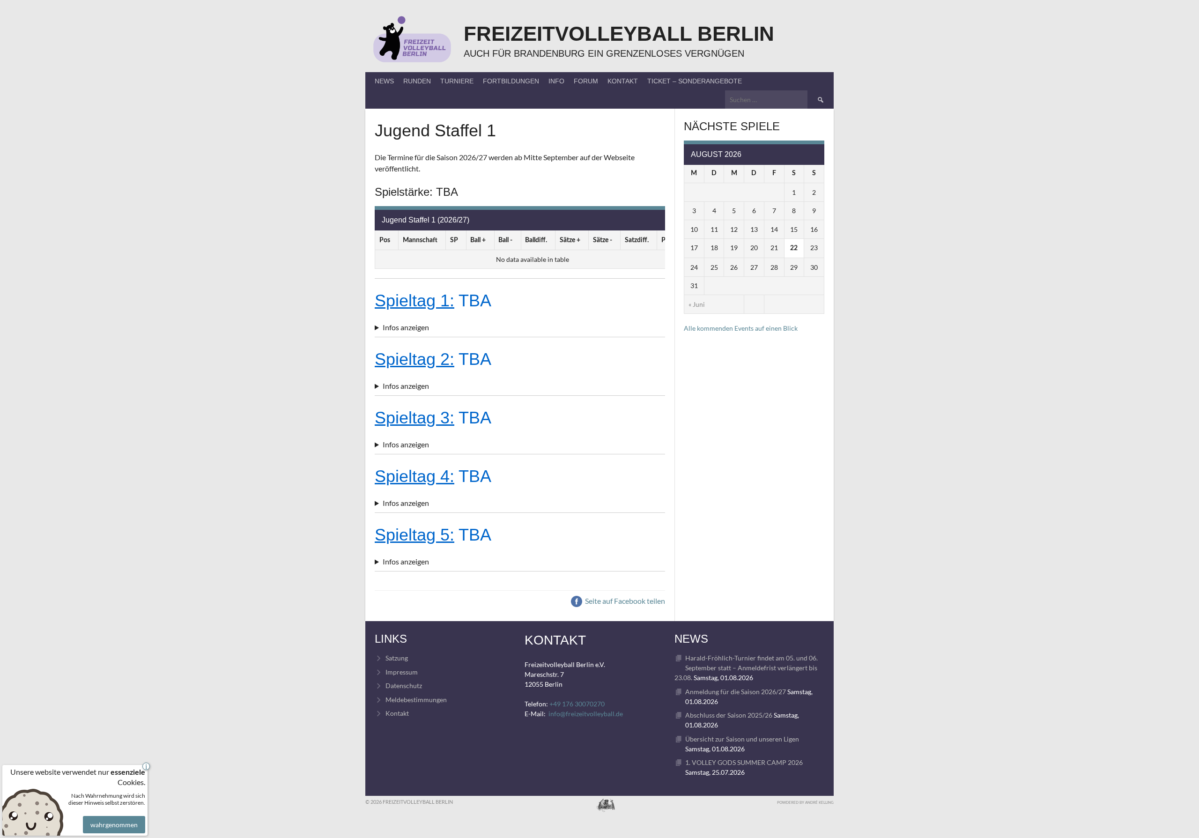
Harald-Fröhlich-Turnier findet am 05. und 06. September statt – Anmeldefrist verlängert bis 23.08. (746, 668)
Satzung (396, 658)
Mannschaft (420, 240)
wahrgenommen (114, 825)
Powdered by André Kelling (805, 802)
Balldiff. (536, 240)
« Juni (696, 304)
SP (454, 240)
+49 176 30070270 (577, 704)
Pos (384, 240)
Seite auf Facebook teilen (624, 600)
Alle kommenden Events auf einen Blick (741, 328)
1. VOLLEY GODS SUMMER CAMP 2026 (744, 762)
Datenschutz (403, 686)
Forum (586, 81)
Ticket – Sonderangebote (694, 81)
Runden (417, 81)
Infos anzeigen (406, 327)
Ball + (478, 240)
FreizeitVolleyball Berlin (619, 33)
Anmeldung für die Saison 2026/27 (735, 692)
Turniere (457, 81)
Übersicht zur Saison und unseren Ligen (742, 739)
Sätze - (602, 240)
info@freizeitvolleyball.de (585, 714)
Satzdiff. (637, 240)
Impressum (401, 672)
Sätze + (570, 240)
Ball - (505, 240)
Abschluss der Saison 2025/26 (728, 715)
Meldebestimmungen (416, 700)
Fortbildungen (511, 81)
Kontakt (622, 81)
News (384, 81)
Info (556, 81)
